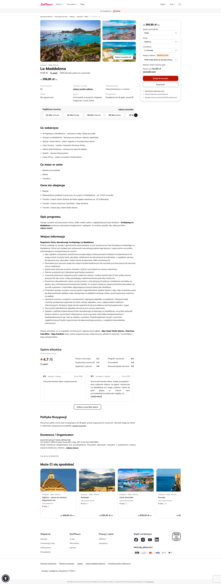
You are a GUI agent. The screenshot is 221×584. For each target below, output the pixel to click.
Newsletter (74, 543)
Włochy (72, 17)
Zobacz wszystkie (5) (123, 57)
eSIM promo (46, 547)
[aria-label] (46, 4)
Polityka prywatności (66, 563)
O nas (72, 539)
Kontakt (44, 539)
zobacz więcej (46, 228)
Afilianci (102, 539)
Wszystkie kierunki (61, 17)
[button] (5, 578)
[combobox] (162, 4)
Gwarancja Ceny (48, 543)
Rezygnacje (46, 552)
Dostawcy (103, 543)
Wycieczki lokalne (46, 17)
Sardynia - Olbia (82, 17)
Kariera (73, 547)
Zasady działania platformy (95, 563)
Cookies (80, 563)
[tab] (110, 570)
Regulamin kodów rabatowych (119, 563)
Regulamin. (150, 582)
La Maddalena (95, 17)
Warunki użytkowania (48, 563)
